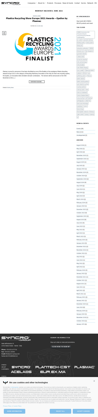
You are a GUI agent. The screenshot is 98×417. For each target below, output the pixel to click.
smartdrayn (79, 106)
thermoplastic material (82, 111)
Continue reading (36, 81)
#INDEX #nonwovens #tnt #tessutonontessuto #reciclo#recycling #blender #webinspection (83, 34)
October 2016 (81, 321)
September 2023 (81, 216)
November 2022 (81, 250)
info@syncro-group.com (12, 354)
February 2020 (81, 310)
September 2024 (81, 179)
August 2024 (80, 182)
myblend (79, 73)
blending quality (81, 42)
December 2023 (81, 209)
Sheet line (88, 100)
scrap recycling (80, 98)
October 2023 (81, 213)
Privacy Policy (7, 406)
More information (14, 411)
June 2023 (80, 226)
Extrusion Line (80, 51)
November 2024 (81, 172)
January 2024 (81, 206)
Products (50, 3)
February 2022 (81, 270)
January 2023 (81, 243)
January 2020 (81, 314)
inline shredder (80, 64)
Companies (31, 3)
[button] (94, 381)
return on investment (82, 92)
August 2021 (80, 283)
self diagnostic (80, 100)
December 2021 (81, 277)
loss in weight (80, 70)
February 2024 (81, 202)
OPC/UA (85, 73)
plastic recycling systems (83, 81)
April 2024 (80, 196)
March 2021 (80, 294)
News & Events (68, 3)
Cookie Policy (17, 406)
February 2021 (81, 297)
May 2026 (79, 148)
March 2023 (80, 236)
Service (83, 3)
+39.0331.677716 (11, 349)
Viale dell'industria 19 (7, 343)
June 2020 (80, 307)
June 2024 (80, 189)
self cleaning (89, 98)
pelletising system (81, 75)
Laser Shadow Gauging (82, 67)
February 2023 (81, 240)
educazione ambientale (82, 48)
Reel (87, 89)
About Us (41, 3)
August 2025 (80, 162)
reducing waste (80, 89)
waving (86, 114)
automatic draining (88, 40)
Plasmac (89, 75)
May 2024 (79, 192)
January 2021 (81, 300)
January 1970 (81, 324)
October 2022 (81, 253)
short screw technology (82, 103)
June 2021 (80, 287)
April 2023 (80, 233)
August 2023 (80, 219)
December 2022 (81, 246)
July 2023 (79, 223)
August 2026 (80, 145)
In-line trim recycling (82, 59)
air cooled (79, 40)
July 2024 (79, 186)
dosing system (89, 42)
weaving (92, 114)
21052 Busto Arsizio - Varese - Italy (11, 345)
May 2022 (79, 263)
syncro (85, 106)
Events (35, 16)
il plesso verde (80, 56)
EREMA (91, 48)
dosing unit (79, 45)
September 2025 (81, 159)
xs (77, 117)
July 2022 (79, 256)
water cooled (80, 114)
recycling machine (81, 86)
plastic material (80, 78)
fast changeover (89, 51)
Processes (58, 3)
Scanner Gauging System (83, 95)
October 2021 (81, 280)
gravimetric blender (81, 53)
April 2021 (80, 290)
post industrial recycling (82, 84)
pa (89, 73)
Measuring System (89, 70)
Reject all (60, 411)
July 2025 (79, 165)
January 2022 (81, 273)
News (39, 16)
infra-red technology (82, 62)
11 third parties (14, 387)
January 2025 (81, 169)
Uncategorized (81, 135)
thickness (92, 111)
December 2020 (81, 304)
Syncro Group (80, 109)
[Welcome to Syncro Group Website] (11, 3)
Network (90, 3)
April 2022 (80, 267)
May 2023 (79, 229)
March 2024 (80, 199)
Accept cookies (83, 411)
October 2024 (81, 175)
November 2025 (81, 155)
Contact (77, 3)
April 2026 (80, 152)
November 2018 (81, 317)
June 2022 (80, 260)
